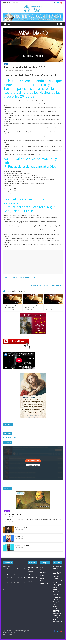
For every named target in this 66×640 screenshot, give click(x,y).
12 (11, 577)
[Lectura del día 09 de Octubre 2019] (33, 295)
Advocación (59, 566)
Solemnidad (56, 621)
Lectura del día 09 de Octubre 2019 (31, 307)
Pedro (58, 601)
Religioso (55, 606)
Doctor (55, 570)
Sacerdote (55, 608)
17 (4, 580)
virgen (58, 623)
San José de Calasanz (21, 527)
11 (8, 577)
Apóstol (55, 568)
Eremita (59, 570)
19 (11, 580)
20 (14, 580)
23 (25, 580)
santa (55, 614)
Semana (55, 618)
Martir (55, 590)
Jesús (60, 580)
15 (21, 577)
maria (55, 588)
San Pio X (31, 581)
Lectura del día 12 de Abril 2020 (52, 307)
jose (54, 582)
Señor (58, 618)
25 (8, 583)
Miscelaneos (43, 570)
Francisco (56, 576)
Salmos (42, 578)
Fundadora (55, 580)
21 (18, 580)
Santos (61, 616)
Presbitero (56, 603)
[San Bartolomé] (8, 535)
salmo (30, 70)
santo (59, 614)
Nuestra (60, 595)
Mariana (59, 587)
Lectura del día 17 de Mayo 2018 (46, 285)
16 (25, 577)
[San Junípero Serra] (33, 492)
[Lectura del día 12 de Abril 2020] (53, 295)
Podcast (42, 575)
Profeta (54, 605)
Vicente (54, 623)
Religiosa (59, 605)
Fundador (55, 578)
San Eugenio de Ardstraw (22, 545)
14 (18, 577)
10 (4, 577)
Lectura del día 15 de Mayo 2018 (19, 278)
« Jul (4, 589)
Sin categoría (44, 583)
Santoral (7, 511)
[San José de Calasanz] (8, 526)
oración (60, 597)
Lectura (23, 70)
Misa (59, 592)
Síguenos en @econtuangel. (10, 437)
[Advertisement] (33, 262)
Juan (56, 582)
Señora (54, 619)
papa (57, 599)
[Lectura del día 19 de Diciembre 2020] (13, 295)
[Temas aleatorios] (61, 24)
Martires (60, 590)
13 (14, 577)
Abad (54, 566)
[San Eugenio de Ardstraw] (8, 544)
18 (8, 580)
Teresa (60, 621)
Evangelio (18, 70)
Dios (58, 568)
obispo (55, 597)
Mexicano (55, 592)
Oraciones (43, 572)
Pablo (54, 599)
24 (4, 583)
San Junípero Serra (12, 514)
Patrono (55, 601)
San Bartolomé (19, 536)
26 (11, 583)
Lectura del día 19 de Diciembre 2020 (11, 307)
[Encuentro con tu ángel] (5, 24)
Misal (6, 64)
